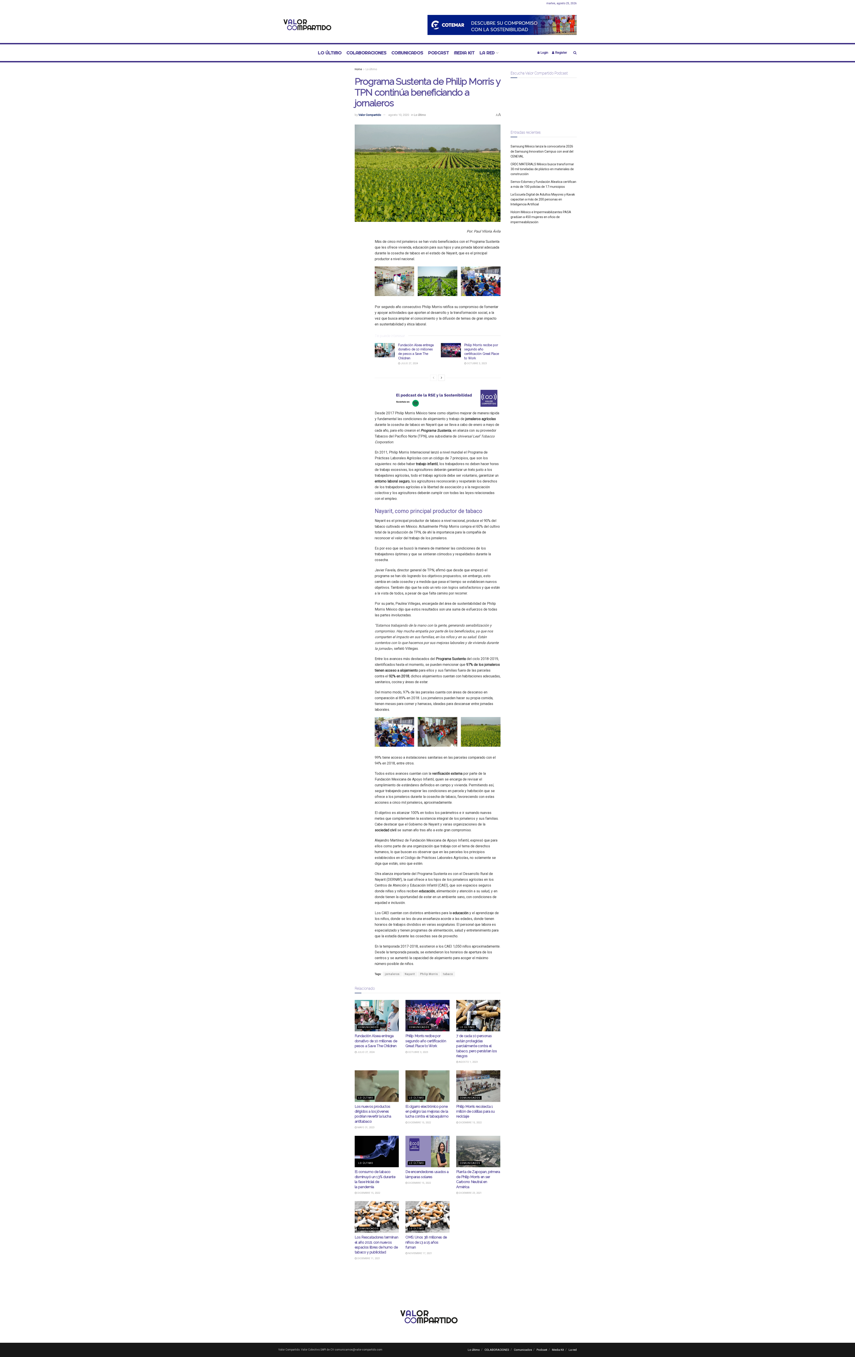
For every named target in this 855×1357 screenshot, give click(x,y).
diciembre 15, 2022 (419, 1122)
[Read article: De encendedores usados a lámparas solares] (427, 1151)
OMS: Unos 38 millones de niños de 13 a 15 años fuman (426, 1242)
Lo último (330, 52)
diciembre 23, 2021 (470, 1192)
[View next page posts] (441, 378)
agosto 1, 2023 (468, 1062)
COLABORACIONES (366, 52)
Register (561, 52)
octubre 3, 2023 (476, 363)
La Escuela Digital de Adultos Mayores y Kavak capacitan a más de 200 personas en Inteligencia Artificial (543, 199)
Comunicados (407, 52)
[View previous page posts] (433, 378)
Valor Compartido (369, 114)
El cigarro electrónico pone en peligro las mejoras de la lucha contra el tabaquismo (427, 1111)
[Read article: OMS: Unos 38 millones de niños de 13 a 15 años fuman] (427, 1217)
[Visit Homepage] (306, 25)
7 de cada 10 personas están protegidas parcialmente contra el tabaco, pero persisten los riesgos (476, 1046)
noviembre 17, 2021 (419, 1253)
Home (358, 69)
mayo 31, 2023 (365, 1127)
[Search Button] (575, 52)
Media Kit (464, 52)
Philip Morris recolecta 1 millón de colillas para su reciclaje (475, 1111)
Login (544, 52)
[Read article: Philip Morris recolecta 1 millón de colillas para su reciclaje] (478, 1086)
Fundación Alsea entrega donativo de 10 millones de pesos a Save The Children (376, 1041)
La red (487, 52)
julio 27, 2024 (409, 363)
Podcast (438, 52)
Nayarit (410, 974)
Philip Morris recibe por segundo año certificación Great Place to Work (425, 1041)
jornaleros (392, 974)
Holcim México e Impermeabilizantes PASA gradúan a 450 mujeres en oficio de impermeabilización (541, 217)
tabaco (448, 974)
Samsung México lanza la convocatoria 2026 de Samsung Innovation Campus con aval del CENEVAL (542, 151)
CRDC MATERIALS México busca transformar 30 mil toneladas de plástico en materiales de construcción (542, 169)
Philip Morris (429, 974)
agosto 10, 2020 (398, 114)
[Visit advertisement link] (502, 25)
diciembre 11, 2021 (368, 1258)
